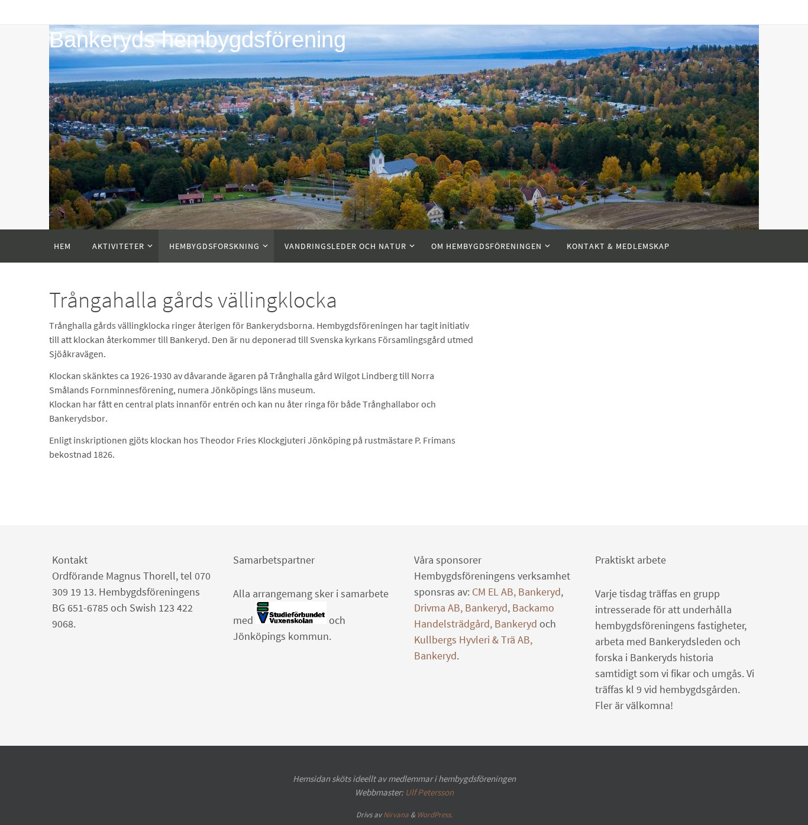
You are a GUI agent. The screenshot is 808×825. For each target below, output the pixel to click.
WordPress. (435, 815)
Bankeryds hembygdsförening (197, 39)
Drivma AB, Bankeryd (461, 607)
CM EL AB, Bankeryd (516, 591)
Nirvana (396, 815)
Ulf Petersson (429, 792)
